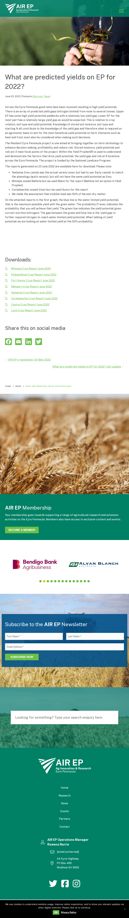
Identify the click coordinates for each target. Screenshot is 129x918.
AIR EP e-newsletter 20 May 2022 (29, 359)
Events (64, 811)
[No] (124, 909)
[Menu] (121, 10)
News (47, 96)
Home (64, 787)
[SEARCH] (114, 717)
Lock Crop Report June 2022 (29, 310)
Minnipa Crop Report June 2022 (31, 268)
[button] (40, 581)
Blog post (38, 96)
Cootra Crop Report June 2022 (30, 304)
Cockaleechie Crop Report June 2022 (34, 298)
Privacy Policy (68, 912)
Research (65, 795)
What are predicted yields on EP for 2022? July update (86, 366)
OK (56, 912)
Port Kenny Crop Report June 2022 (33, 280)
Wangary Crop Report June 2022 (31, 286)
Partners (64, 818)
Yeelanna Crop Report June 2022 (31, 292)
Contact (64, 826)
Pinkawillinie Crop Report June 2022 (33, 274)
